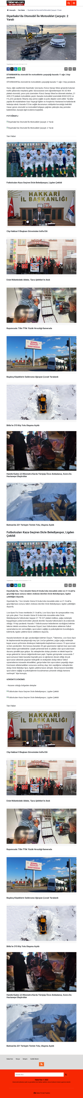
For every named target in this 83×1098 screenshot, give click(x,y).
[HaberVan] (16, 3)
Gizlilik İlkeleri (34, 1059)
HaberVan (10, 1059)
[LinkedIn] (15, 69)
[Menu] (74, 3)
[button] (66, 69)
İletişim (25, 1059)
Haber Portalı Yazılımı (43, 1093)
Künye (18, 1059)
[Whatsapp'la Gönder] (19, 69)
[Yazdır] (23, 69)
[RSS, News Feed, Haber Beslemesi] (41, 1064)
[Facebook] (8, 69)
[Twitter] (12, 69)
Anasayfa (12, 10)
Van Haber (21, 10)
